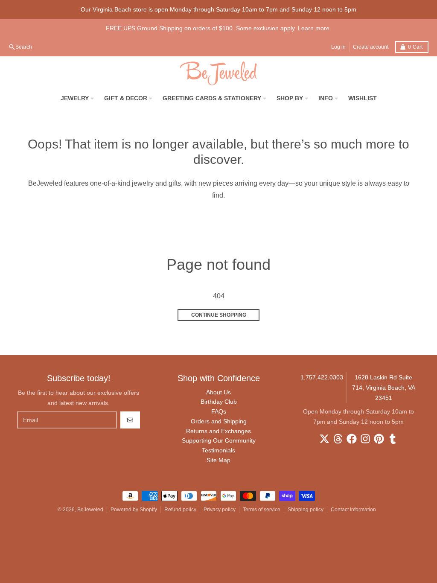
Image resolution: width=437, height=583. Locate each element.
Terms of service (261, 510)
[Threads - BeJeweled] (338, 439)
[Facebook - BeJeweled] (352, 439)
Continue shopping (218, 315)
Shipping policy (305, 510)
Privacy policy (220, 510)
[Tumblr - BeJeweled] (392, 439)
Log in (338, 47)
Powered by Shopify (134, 510)
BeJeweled (90, 510)
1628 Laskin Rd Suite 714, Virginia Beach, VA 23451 (383, 387)
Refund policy (180, 510)
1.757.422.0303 (321, 377)
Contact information (353, 510)
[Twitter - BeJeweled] (324, 439)
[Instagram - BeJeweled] (365, 439)
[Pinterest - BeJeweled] (379, 439)
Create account (370, 47)
